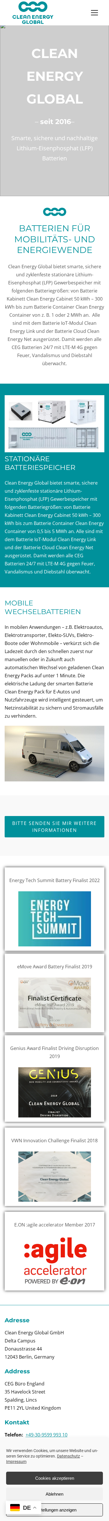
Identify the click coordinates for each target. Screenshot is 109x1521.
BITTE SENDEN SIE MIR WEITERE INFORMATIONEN (54, 826)
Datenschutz (68, 1456)
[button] (94, 12)
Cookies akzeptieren (54, 1478)
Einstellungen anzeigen (54, 1509)
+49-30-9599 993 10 (46, 1435)
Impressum (16, 1461)
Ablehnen (54, 1494)
